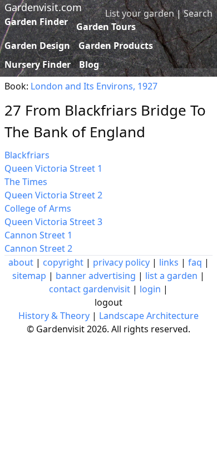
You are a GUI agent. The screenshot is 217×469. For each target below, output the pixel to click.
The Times (25, 182)
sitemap (29, 276)
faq (195, 262)
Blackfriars (27, 155)
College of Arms (37, 208)
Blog (89, 64)
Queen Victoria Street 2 (53, 195)
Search (198, 13)
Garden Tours (106, 27)
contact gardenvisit (89, 289)
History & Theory (54, 316)
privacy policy (121, 262)
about (20, 262)
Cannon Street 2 (38, 248)
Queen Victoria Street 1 (53, 168)
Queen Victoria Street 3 (53, 222)
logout (108, 302)
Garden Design (37, 45)
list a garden (171, 276)
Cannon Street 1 (38, 235)
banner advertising (96, 276)
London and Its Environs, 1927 (94, 86)
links (169, 262)
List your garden (139, 13)
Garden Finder (36, 22)
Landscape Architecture (149, 316)
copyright (63, 262)
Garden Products (115, 45)
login (150, 289)
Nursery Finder (37, 64)
